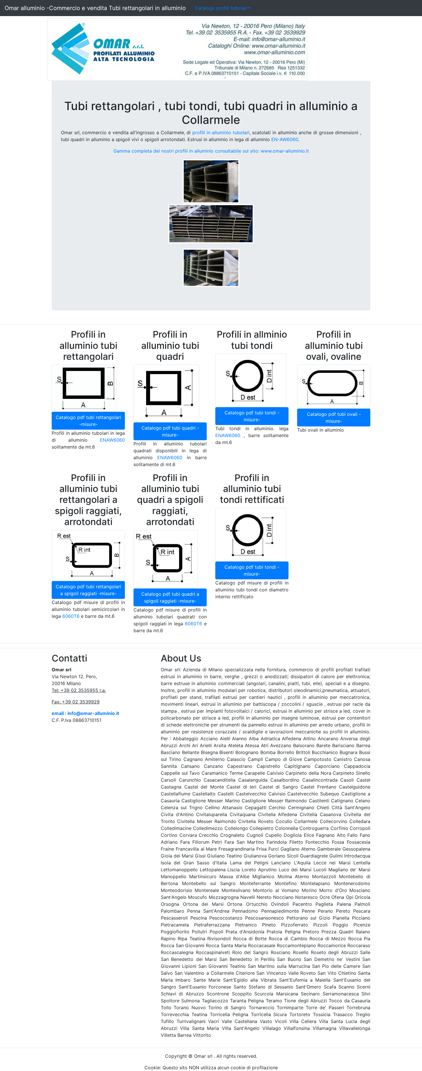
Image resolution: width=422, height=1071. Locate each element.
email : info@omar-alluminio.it (85, 713)
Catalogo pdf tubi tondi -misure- (251, 416)
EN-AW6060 (284, 139)
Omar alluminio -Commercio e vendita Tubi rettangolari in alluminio (95, 8)
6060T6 (71, 616)
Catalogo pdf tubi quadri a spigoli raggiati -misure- (170, 597)
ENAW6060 (112, 440)
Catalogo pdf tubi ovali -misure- (334, 417)
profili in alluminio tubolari (220, 132)
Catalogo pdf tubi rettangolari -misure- (88, 420)
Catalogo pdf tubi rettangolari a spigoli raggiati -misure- (88, 590)
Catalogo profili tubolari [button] (221, 8)
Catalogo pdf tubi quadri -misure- (170, 431)
